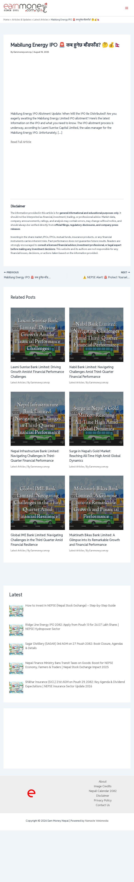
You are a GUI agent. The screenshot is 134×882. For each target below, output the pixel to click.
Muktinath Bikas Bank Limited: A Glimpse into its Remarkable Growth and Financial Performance (94, 540)
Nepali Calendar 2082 (103, 791)
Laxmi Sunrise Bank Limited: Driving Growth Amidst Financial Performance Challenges (37, 372)
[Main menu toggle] (127, 8)
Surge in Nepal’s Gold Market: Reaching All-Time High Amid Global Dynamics (94, 456)
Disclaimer (102, 796)
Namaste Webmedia (96, 820)
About (103, 781)
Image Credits (102, 786)
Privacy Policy (103, 800)
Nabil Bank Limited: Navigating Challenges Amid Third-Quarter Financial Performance (91, 372)
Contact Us (103, 805)
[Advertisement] (67, 80)
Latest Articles (18, 382)
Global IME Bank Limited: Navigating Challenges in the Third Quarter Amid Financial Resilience (37, 540)
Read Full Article (21, 142)
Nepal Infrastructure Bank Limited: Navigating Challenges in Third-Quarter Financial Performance (35, 456)
